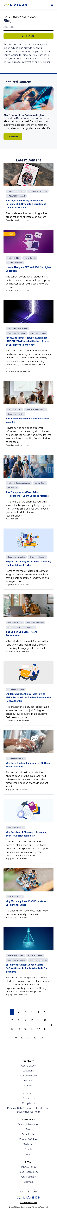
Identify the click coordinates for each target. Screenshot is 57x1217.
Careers (28, 1085)
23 (41, 1037)
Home (7, 16)
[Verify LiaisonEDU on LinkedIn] (35, 1191)
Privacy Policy (28, 1167)
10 (32, 1020)
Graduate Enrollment (16, 191)
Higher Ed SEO (30, 258)
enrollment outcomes (35, 623)
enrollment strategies (38, 960)
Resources (19, 16)
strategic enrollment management (21, 627)
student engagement (16, 758)
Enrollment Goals (14, 409)
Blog (28, 1129)
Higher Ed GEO (13, 258)
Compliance (28, 1103)
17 (38, 1029)
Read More (13, 136)
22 (35, 1037)
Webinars (29, 1144)
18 (45, 1029)
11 (38, 1020)
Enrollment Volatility (15, 414)
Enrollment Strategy (37, 557)
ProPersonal (12, 488)
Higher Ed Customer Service (19, 483)
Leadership (28, 1070)
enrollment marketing (16, 960)
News (28, 1154)
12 (45, 1020)
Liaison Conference (38, 333)
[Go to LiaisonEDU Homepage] (12, 4)
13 (12, 1029)
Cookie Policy (28, 1177)
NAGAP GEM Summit (16, 196)
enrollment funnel (15, 623)
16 (32, 1029)
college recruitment (15, 955)
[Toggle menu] (52, 5)
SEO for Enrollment (15, 263)
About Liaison (28, 1065)
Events (28, 1149)
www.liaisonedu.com (28, 1203)
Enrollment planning (16, 828)
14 (18, 1029)
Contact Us (29, 1098)
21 (28, 1037)
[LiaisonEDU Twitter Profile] (22, 1191)
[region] (28, 530)
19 (15, 1037)
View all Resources (28, 1124)
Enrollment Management (17, 328)
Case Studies (28, 1134)
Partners (28, 1080)
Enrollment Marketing (16, 557)
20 (22, 1037)
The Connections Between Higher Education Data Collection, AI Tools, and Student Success (27, 118)
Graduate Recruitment (38, 191)
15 (25, 1029)
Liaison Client (40, 483)
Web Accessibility (28, 1172)
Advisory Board (28, 1075)
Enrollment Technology (17, 333)
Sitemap (28, 1181)
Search (30, 36)
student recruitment (16, 689)
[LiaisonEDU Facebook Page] (28, 1191)
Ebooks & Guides (28, 1139)
